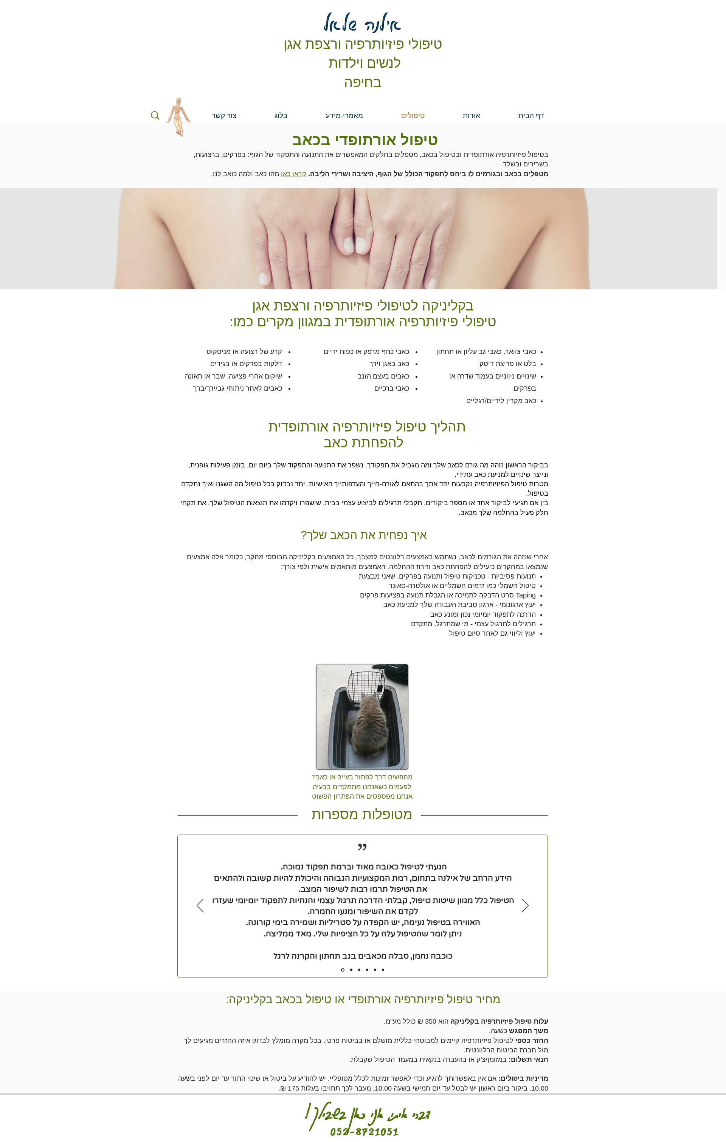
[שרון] (359, 970)
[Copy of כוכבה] (383, 970)
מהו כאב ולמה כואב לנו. (245, 174)
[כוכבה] (342, 969)
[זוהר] (367, 970)
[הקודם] (200, 906)
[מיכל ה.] (375, 970)
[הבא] (525, 906)
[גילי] (351, 970)
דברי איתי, (409, 1111)
